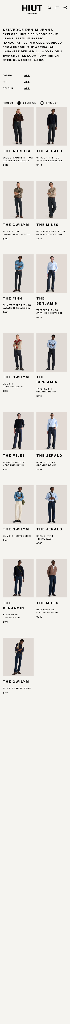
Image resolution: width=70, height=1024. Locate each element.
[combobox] (45, 75)
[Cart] (57, 7)
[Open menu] (65, 7)
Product (52, 103)
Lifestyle (29, 103)
